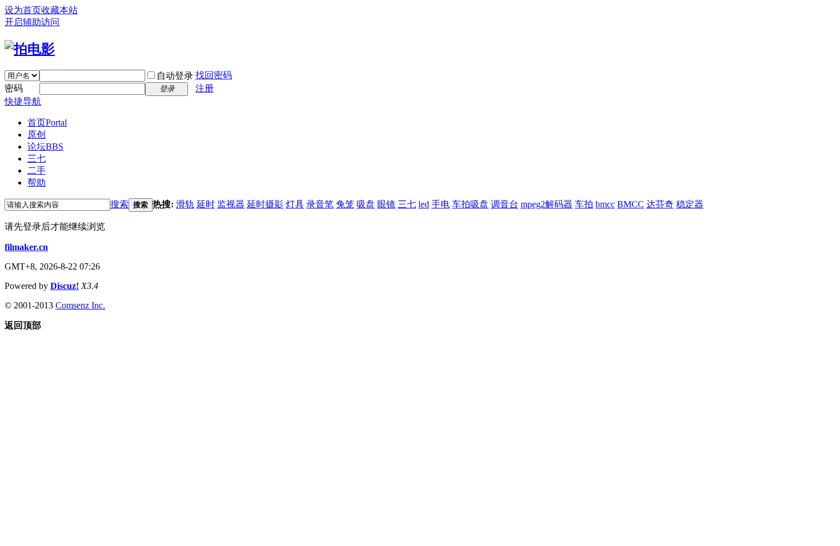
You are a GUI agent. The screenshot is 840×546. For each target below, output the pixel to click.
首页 (47, 122)
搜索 (119, 204)
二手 (36, 170)
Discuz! (64, 286)
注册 (204, 88)
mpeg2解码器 (547, 204)
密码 (14, 88)
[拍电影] (30, 49)
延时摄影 (265, 204)
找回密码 (213, 75)
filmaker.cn (26, 247)
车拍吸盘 (470, 204)
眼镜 (386, 204)
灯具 (295, 204)
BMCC (630, 204)
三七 (36, 158)
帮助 (36, 182)
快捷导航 (23, 101)
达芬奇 (660, 204)
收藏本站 (59, 10)
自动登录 (175, 76)
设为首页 (23, 10)
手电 (440, 204)
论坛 (45, 146)
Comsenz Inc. (80, 305)
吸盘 (366, 204)
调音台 (504, 204)
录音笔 (320, 204)
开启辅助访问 (32, 22)
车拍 (584, 204)
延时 (206, 204)
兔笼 (345, 204)
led (423, 204)
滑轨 (185, 204)
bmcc (605, 204)
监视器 (231, 204)
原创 (36, 134)
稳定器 (689, 204)
